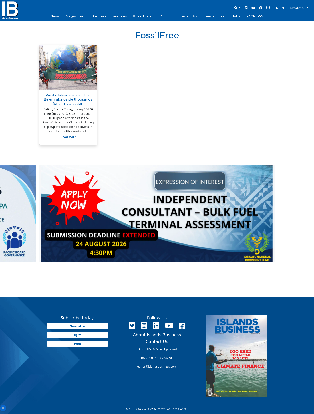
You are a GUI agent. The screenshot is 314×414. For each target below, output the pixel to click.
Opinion (166, 16)
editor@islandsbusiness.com (157, 367)
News (55, 16)
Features (119, 16)
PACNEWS (254, 16)
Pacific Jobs (230, 16)
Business (99, 16)
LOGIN (279, 8)
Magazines (75, 16)
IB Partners (142, 16)
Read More (68, 137)
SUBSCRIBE (298, 8)
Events (209, 16)
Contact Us (187, 16)
